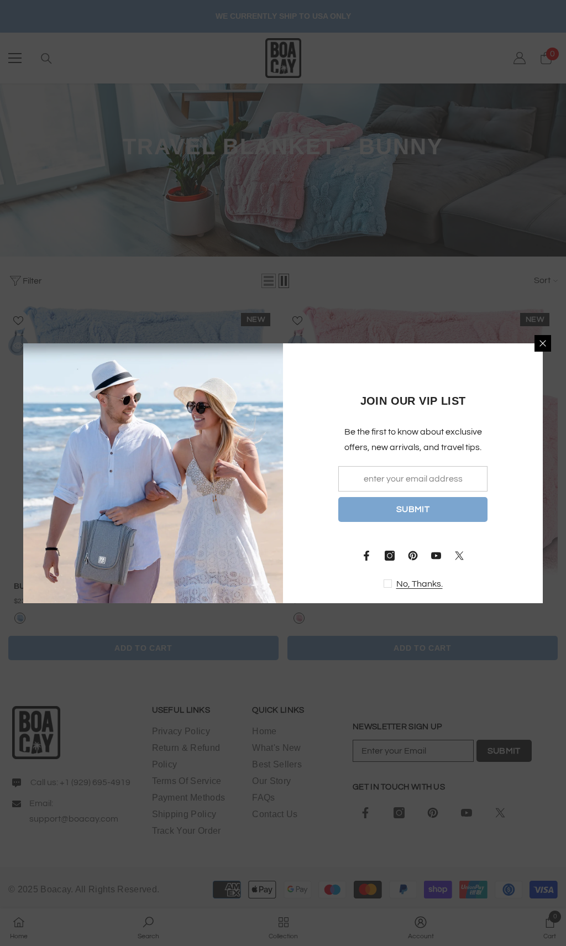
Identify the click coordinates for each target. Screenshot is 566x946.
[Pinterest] (412, 555)
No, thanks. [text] (419, 583)
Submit (412, 509)
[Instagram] (389, 555)
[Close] (542, 343)
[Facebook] (366, 555)
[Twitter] (459, 555)
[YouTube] (436, 555)
